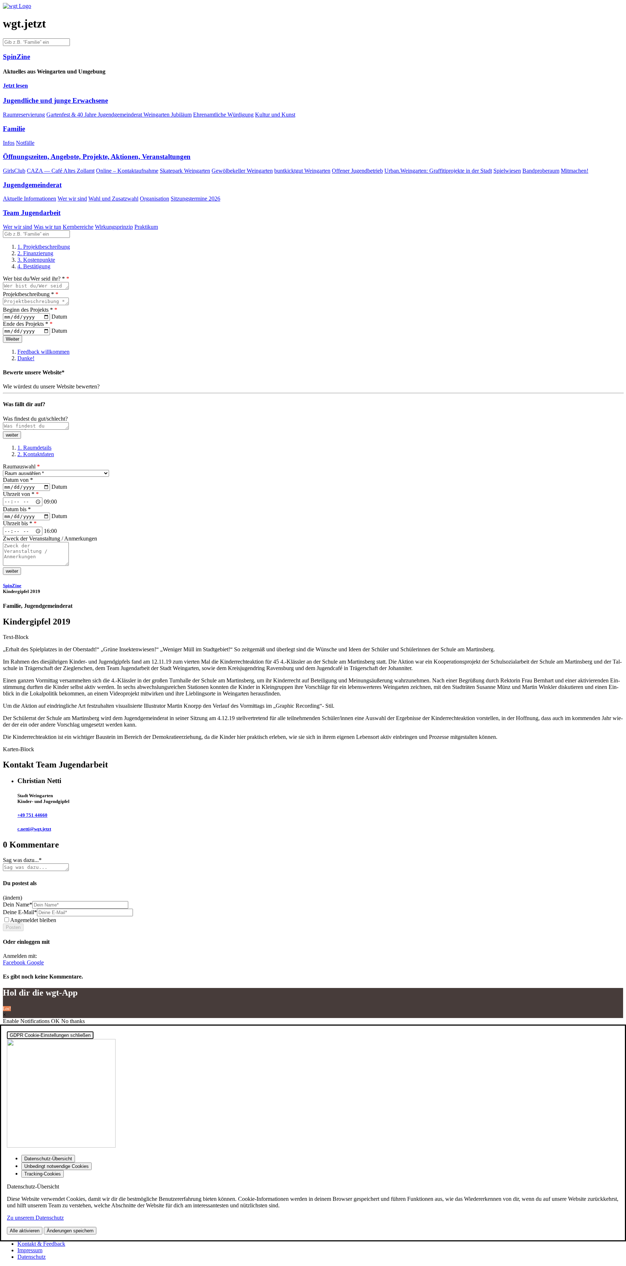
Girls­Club (14, 171)
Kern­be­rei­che (78, 227)
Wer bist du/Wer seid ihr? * (36, 279)
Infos (8, 143)
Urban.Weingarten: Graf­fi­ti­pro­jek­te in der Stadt (438, 171)
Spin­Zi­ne (12, 585)
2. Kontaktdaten (35, 454)
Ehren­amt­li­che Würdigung (223, 115)
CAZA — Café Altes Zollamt (61, 171)
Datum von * (18, 480)
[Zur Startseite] (17, 6)
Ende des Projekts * (28, 324)
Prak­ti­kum (146, 227)
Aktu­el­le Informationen (29, 198)
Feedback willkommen (43, 352)
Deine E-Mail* (20, 912)
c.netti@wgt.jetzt (34, 829)
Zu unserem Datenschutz (35, 1218)
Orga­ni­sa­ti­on (154, 198)
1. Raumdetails (34, 448)
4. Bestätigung (33, 266)
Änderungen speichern (70, 1230)
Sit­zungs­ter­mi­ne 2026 (195, 198)
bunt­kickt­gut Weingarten (302, 171)
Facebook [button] (15, 962)
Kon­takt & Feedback (41, 1244)
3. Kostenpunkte (36, 260)
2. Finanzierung (35, 253)
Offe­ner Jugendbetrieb (357, 171)
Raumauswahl (21, 466)
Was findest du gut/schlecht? (35, 419)
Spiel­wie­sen (507, 171)
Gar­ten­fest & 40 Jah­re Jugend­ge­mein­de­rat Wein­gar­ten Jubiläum (119, 115)
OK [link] (56, 1021)
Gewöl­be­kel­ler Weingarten (242, 171)
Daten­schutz (31, 1257)
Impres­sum (29, 1250)
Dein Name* (17, 904)
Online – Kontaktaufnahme (127, 171)
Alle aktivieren (24, 1230)
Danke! (25, 358)
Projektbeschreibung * (30, 294)
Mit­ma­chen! (574, 171)
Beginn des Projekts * (30, 310)
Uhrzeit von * (21, 494)
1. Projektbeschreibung (43, 247)
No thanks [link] (73, 1021)
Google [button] (35, 962)
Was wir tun (47, 227)
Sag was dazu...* (22, 860)
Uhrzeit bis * (20, 523)
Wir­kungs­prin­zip (114, 227)
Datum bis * (17, 509)
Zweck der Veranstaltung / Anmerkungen (50, 538)
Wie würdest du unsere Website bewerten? (51, 386)
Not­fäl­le (25, 143)
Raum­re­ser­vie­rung (24, 115)
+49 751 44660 (32, 815)
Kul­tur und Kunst (275, 115)
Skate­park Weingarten (185, 171)
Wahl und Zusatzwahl (113, 198)
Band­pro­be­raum (540, 171)
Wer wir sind (72, 198)
